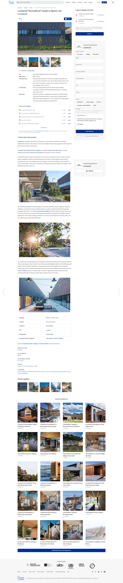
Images (90, 2)
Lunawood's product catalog (29, 344)
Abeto (21, 361)
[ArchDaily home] (11, 2)
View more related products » (61, 550)
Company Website (80, 71)
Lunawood (22, 13)
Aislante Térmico (40, 372)
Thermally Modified (22, 373)
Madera (19, 355)
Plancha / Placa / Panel (23, 366)
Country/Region (80, 78)
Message (78, 109)
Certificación (55, 372)
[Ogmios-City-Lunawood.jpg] (22, 62)
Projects (68, 2)
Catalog (88, 54)
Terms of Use (39, 131)
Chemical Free (66, 372)
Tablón (36, 366)
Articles (74, 2)
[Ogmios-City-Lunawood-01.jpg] (22, 387)
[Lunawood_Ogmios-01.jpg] (33, 62)
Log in (99, 2)
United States (31, 71)
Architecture (80, 102)
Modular (32, 366)
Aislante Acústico (31, 372)
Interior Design (90, 102)
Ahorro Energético (22, 372)
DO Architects (49, 326)
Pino (19, 361)
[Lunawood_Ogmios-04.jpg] (56, 62)
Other (94, 105)
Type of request (80, 51)
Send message (90, 131)
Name (77, 58)
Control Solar (48, 372)
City (77, 85)
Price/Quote (80, 54)
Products (80, 2)
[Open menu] (113, 2)
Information (96, 54)
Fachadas (20, 350)
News (85, 2)
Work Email (79, 65)
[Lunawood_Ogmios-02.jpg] (44, 62)
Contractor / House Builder (84, 105)
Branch (77, 99)
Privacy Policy (45, 131)
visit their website (43, 344)
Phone (77, 92)
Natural (61, 372)
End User (99, 102)
